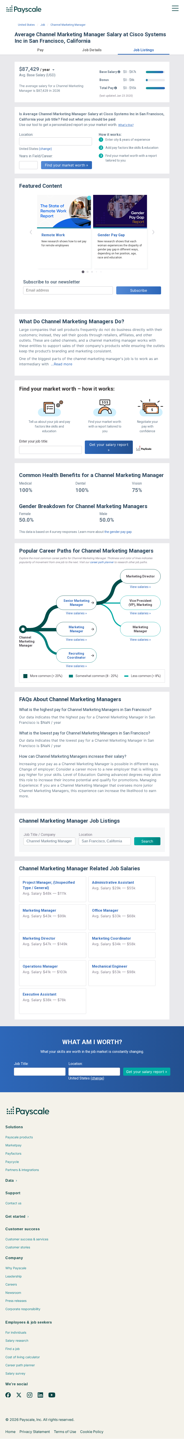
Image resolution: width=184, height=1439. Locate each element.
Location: (26, 134)
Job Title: (21, 1064)
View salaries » (76, 613)
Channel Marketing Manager (67, 24)
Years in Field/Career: (36, 156)
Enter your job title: (33, 441)
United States (26, 24)
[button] (40, 49)
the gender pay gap (118, 532)
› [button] (153, 231)
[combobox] (55, 141)
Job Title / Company (39, 834)
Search (147, 841)
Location (85, 834)
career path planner (102, 562)
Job (42, 24)
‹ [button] (30, 231)
